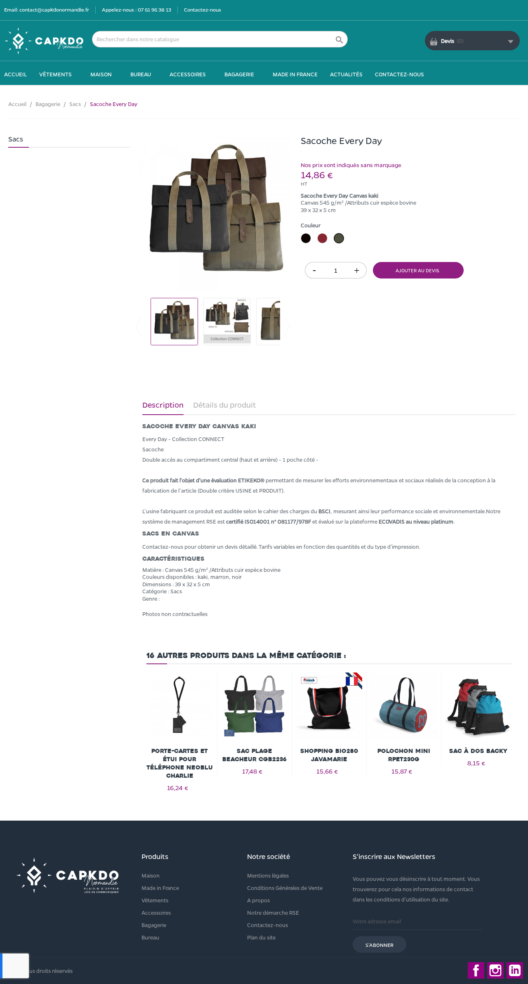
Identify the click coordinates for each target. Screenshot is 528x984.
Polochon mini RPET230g (403, 755)
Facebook (476, 970)
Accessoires (156, 912)
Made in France (160, 887)
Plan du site (261, 937)
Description (163, 405)
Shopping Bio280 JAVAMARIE (329, 755)
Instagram (495, 970)
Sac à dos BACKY (478, 751)
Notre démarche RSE (273, 912)
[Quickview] (179, 710)
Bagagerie (153, 924)
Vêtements (154, 900)
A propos (258, 900)
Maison (150, 875)
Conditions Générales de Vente (285, 887)
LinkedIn (515, 970)
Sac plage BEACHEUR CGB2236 (254, 755)
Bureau (150, 937)
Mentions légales (268, 875)
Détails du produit (224, 405)
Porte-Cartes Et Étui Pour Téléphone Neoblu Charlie (179, 763)
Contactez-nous (202, 9)
